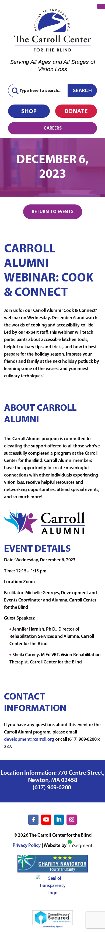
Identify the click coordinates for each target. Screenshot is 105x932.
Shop (29, 111)
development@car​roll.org (29, 739)
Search (82, 90)
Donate (76, 111)
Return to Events (53, 211)
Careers (53, 128)
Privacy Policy (27, 845)
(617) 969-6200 (52, 788)
